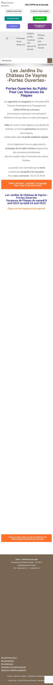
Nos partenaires (7, 661)
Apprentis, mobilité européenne (13, 670)
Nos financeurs (7, 664)
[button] (26, 54)
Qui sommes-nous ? (9, 658)
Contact (9, 676)
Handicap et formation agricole (13, 667)
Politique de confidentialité (37, 676)
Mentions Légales (20, 676)
